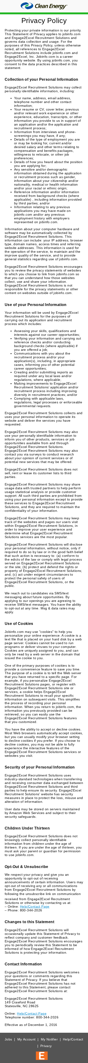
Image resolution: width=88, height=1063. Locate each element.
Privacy (46, 1046)
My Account (26, 1039)
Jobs (8, 1039)
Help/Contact (73, 1039)
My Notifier (49, 1039)
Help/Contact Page (35, 906)
